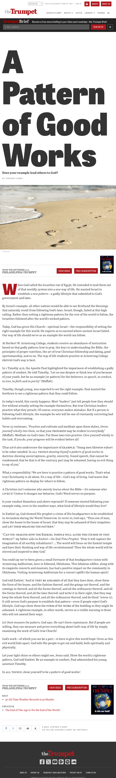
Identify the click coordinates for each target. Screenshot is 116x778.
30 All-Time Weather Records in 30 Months (29, 699)
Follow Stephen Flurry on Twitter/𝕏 (67, 729)
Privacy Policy (76, 772)
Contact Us (35, 772)
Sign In (79, 3)
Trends (101, 12)
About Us (106, 3)
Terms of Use (91, 772)
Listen (78, 12)
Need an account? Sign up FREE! (59, 3)
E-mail (55, 727)
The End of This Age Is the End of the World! (32, 710)
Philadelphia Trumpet (19, 272)
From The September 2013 (15, 270)
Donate (95, 3)
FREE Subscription (86, 270)
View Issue (64, 270)
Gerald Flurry (54, 12)
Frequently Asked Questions (54, 772)
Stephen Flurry (14, 178)
